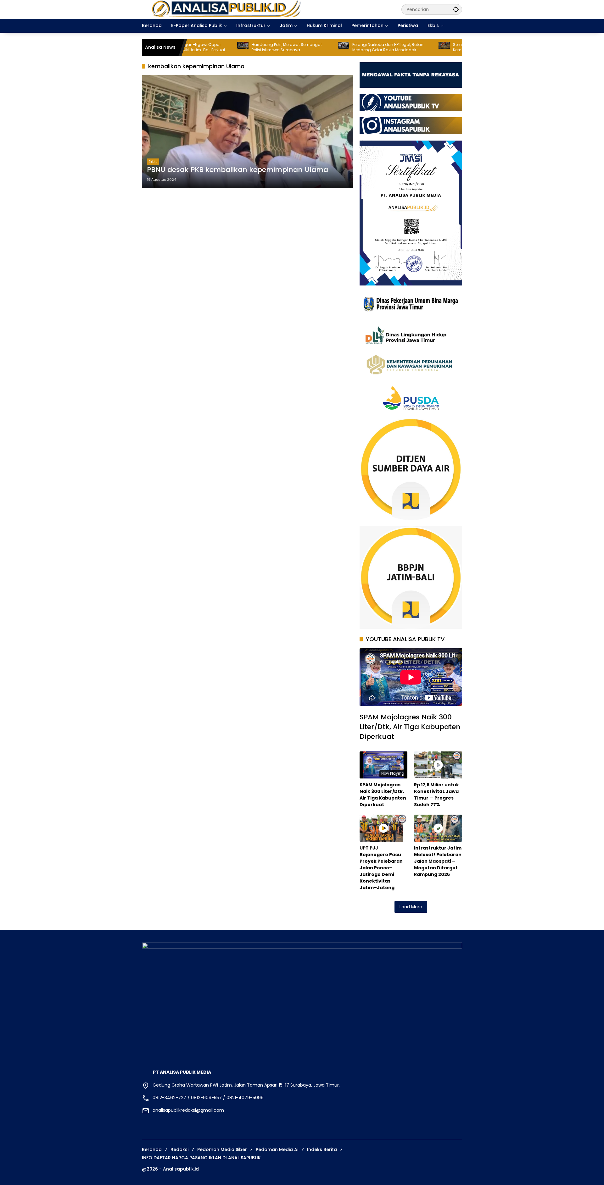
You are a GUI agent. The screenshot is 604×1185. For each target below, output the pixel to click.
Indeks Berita (322, 1149)
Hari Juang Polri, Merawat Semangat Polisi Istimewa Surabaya (244, 47)
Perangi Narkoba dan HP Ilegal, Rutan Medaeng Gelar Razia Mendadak (345, 47)
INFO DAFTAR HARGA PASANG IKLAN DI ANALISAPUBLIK (201, 1158)
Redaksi (179, 1149)
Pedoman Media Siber (222, 1149)
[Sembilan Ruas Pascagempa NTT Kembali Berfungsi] (401, 47)
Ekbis (153, 161)
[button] (456, 9)
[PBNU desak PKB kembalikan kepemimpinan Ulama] (247, 131)
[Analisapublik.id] (265, 9)
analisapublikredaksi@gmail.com (188, 1110)
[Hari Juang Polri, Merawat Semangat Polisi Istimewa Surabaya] (200, 47)
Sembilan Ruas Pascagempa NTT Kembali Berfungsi (442, 47)
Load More (411, 907)
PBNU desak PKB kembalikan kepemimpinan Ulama (237, 169)
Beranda (152, 1149)
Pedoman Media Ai (277, 1149)
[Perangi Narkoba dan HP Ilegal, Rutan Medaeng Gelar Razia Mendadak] (300, 47)
